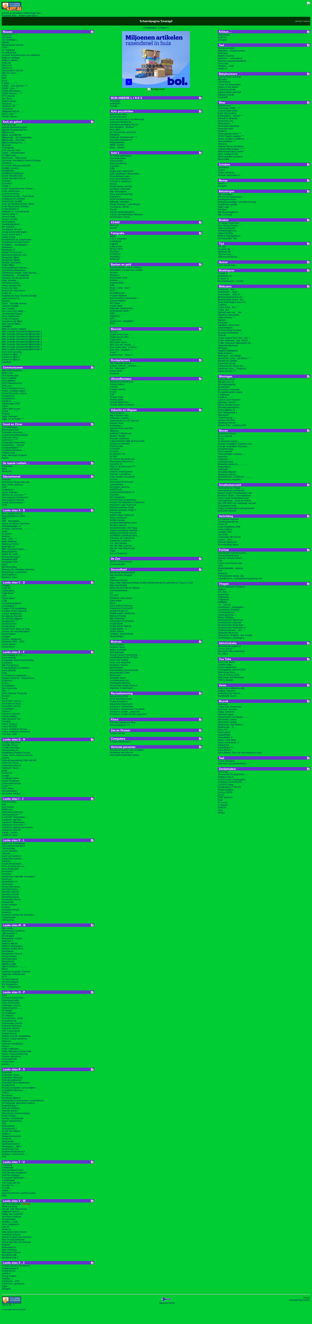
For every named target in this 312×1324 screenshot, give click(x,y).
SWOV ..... (7, 1092)
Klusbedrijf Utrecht (11, 899)
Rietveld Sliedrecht (227, 542)
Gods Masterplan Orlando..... (17, 206)
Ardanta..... (7, 536)
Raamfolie (7, 1072)
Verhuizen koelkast (11, 1216)
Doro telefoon (8, 380)
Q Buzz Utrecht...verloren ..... (125, 365)
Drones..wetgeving (11, 639)
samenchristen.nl (10, 298)
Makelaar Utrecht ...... (229, 402)
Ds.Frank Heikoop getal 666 (16, 165)
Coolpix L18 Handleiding (14, 608)
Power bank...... (10, 1061)
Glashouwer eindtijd (12, 201)
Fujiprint (114, 244)
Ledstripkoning (225, 461)
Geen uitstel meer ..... (13, 191)
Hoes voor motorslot (120, 662)
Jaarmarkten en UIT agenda (124, 420)
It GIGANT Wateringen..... (15, 817)
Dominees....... (9, 163)
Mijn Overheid (225, 214)
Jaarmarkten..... (118, 484)
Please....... (7, 1046)
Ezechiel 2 (7, 183)
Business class (9, 577)
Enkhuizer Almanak (228, 118)
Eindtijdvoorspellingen (13, 173)
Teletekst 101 (8, 106)
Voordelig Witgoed (227, 472)
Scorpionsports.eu (119, 680)
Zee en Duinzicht (118, 553)
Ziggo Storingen (10, 416)
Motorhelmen (116, 667)
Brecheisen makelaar (229, 389)
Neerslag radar (225, 128)
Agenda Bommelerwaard (14, 127)
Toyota (113, 209)
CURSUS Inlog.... (227, 784)
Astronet (6, 479)
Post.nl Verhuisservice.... (14, 388)
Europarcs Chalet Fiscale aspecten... (129, 714)
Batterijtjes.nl (8, 546)
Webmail (114, 225)
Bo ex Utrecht (225, 436)
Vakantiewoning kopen (121, 704)
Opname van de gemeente (15, 278)
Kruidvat (6, 907)
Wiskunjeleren (9, 1247)
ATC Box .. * (224, 592)
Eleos (112, 603)
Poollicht (222, 131)
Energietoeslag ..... (227, 449)
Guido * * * (7, 786)
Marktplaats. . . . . (227, 34)
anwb (4, 531)
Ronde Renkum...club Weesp (125, 204)
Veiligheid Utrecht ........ (13, 111)
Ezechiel (6, 181)
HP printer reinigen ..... (13, 793)
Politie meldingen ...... (12, 1048)
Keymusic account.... (228, 709)
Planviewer (223, 415)
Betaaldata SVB (10, 562)
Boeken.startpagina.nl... (230, 235)
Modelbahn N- (225, 276)
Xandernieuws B (10, 1268)
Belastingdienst (9, 551)
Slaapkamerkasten (11, 1136)
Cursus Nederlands (12, 613)
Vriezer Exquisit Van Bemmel (16, 1237)
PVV (220, 570)
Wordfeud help (9, 1255)
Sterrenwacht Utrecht (13, 500)
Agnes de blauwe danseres (16, 523)
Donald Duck (8, 626)
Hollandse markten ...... (122, 418)
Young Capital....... (11, 1276)
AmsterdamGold (10, 429)
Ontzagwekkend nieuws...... (16, 267)
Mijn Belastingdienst (228, 212)
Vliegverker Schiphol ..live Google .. (236, 635)
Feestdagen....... (10, 708)
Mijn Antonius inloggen (121, 575)
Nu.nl (4, 80)
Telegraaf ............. (11, 103)
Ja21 (220, 565)
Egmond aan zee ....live (230, 312)
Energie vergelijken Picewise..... (234, 446)
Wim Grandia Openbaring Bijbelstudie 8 (22, 349)
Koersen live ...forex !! (121, 355)
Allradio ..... (7, 42)
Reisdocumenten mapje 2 (123, 510)
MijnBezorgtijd (9, 964)
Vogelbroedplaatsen (228, 350)
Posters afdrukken (11, 1056)
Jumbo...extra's (10, 832)
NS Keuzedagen (10, 981)
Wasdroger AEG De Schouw (16, 1242)
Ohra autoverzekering (121, 194)
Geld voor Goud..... (11, 763)
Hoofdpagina (149, 27)
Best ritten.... (116, 129)
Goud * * (114, 352)
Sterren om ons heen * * (14, 495)
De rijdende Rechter (12, 616)
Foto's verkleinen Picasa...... (16, 729)
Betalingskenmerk (227, 199)
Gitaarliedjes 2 (225, 737)
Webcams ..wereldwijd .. (230, 355)
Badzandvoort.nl (226, 379)
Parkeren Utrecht (11, 1028)
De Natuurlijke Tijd (227, 238)
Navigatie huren (118, 677)
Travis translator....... (228, 761)
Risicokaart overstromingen (16, 1113)
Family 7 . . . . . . (10, 186)
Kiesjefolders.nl (9, 881)
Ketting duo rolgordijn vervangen (18, 876)
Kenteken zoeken (119, 665)
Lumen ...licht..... (226, 539)
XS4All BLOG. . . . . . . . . (14, 1271)
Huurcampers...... (119, 413)
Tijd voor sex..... (226, 254)
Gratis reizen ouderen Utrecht (17, 755)
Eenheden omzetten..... (13, 432)
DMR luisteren (225, 797)
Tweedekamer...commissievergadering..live (240, 578)
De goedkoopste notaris (230, 392)
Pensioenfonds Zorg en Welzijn (126, 267)
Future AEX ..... (117, 339)
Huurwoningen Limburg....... (232, 454)
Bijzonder (6, 145)
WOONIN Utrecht (227, 510)
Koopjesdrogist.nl (118, 610)
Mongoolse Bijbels (11, 260)
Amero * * (223, 183)
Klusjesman (8, 902)
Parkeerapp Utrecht (12, 1023)
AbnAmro (114, 275)
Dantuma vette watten (121, 598)
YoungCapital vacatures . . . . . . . (126, 404)
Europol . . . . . (9, 696)
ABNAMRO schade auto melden (126, 270)
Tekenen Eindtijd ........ (13, 306)
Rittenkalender (117, 142)
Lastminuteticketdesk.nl (122, 492)
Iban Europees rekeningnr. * (124, 298)
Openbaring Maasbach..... (15, 270)
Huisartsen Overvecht (121, 608)
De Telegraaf (8, 50)
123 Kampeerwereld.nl (13, 846)
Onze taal (223, 63)
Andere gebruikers (28, 15)
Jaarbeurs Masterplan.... (14, 822)
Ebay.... (5, 673)
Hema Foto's (116, 249)
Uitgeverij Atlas (225, 233)
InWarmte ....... (225, 459)
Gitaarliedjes (224, 734)
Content (114, 386)
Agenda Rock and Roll (121, 428)
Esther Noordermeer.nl (13, 178)
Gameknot (223, 167)
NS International (10, 979)
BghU (4, 564)
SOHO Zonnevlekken (121, 561)
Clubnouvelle (116, 446)
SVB (4, 1156)
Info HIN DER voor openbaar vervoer (237, 503)
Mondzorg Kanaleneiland (122, 572)
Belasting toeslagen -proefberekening (237, 202)
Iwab (220, 800)
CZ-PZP (114, 595)
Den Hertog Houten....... (230, 225)
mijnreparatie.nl (9, 933)
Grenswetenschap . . (12, 783)
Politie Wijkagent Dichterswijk (16, 1051)
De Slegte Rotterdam (228, 223)
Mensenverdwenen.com (14, 255)
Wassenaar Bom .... (228, 672)
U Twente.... (224, 805)
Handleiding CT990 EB (229, 787)
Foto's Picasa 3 (10, 724)
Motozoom (115, 675)
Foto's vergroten (118, 238)
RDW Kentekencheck (121, 199)
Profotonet (115, 254)
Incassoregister (118, 300)
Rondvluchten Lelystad (229, 622)
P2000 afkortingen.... (12, 91)
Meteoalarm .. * (225, 123)
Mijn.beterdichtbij (118, 585)
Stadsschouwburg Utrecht (123, 533)
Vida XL (6, 1227)
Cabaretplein (8, 590)
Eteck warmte (9, 657)
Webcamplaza (225, 353)
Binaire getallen (225, 789)
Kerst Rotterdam (10, 868)
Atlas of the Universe (12, 484)
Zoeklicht (6, 362)
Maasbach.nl (8, 249)
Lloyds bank (116, 305)
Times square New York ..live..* (234, 338)
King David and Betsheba (231, 677)
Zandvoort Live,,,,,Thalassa (232, 368)
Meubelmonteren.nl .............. (232, 464)
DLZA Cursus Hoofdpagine (231, 779)
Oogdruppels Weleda (120, 626)
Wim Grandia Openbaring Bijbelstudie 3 (22, 336)
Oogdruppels (116, 623)
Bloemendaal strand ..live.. (231, 299)
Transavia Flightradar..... (14, 1177)
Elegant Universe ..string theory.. (18, 678)
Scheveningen (225, 327)
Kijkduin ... (223, 320)
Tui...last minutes (118, 543)
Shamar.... (7, 301)
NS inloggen (8, 936)
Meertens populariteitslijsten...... (234, 763)
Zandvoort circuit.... (228, 363)
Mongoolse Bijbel (10, 257)
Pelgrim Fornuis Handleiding (16, 1036)
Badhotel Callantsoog (120, 433)
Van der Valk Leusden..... (122, 545)
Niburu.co (7, 65)
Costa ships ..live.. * (228, 307)
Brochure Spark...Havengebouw (234, 495)
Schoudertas (8, 1126)
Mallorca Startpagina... (13, 946)
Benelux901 (224, 387)
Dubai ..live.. (224, 309)
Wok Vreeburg (9, 1249)
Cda (220, 560)
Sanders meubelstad (12, 1118)
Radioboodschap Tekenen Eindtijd (19, 295)
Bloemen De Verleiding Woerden (18, 569)
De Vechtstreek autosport (123, 132)
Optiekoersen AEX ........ (122, 337)
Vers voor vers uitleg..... (14, 311)
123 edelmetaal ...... (12, 427)
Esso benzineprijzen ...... (122, 178)
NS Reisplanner (10, 984)
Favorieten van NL (11, 706)
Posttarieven (8, 396)
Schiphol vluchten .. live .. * (231, 630)
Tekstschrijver (117, 384)
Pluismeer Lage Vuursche (123, 505)
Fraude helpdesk (118, 295)
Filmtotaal (114, 469)
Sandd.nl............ (10, 401)
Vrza (220, 810)
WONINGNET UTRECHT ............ (235, 477)
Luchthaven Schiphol (228, 609)
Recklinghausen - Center (230, 281)
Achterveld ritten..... (120, 117)
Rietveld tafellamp (11, 1108)
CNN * (5, 47)
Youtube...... (8, 1278)
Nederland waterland (228, 126)
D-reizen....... (116, 451)
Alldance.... (115, 430)
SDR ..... (114, 318)
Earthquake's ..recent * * (230, 115)
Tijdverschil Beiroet (227, 256)
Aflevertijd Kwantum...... (14, 370)
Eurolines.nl (116, 464)
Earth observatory (227, 113)
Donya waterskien (227, 667)
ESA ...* (5, 690)
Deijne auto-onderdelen (122, 171)
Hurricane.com (225, 121)
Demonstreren (9, 623)
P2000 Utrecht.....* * (12, 93)
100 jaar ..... (224, 246)
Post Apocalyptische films (123, 722)
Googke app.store (11, 742)
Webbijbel (6, 326)
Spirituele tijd (224, 251)
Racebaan (7, 1095)
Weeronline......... (226, 159)
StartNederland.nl (11, 1144)
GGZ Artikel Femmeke (121, 605)
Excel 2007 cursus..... (13, 701)
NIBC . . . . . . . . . (118, 313)
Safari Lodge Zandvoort (122, 515)
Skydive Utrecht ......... (121, 525)
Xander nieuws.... (11, 116)
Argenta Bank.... (118, 282)
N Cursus (223, 802)
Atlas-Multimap (9, 541)
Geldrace (222, 37)
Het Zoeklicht (8, 221)
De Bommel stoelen (228, 441)
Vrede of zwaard (10, 318)
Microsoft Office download (231, 651)
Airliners (222, 589)
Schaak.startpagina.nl (229, 175)
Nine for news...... (11, 73)
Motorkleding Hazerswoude (124, 670)
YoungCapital (116, 399)
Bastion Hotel (116, 423)
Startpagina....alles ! (12, 1146)
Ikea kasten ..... (10, 807)
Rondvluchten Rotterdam (230, 625)
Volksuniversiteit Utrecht (14, 1232)
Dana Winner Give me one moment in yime (240, 752)
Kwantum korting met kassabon (18, 914)
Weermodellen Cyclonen (230, 156)
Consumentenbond (11, 603)
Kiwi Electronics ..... (12, 889)
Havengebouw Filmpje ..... (231, 488)
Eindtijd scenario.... (11, 168)
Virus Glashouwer (11, 316)
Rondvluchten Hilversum (230, 620)
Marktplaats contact (12, 938)
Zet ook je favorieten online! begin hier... (22, 13)
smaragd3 (115, 103)
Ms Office (223, 653)
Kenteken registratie (120, 189)
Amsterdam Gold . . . (120, 277)
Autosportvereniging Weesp (124, 124)
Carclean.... (116, 166)
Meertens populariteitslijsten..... (233, 61)
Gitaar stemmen (226, 712)
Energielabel (8, 685)
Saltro (113, 577)
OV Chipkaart (9, 1013)
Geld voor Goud (10, 437)
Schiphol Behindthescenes (123, 522)
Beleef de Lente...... (11, 554)
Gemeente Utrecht (11, 765)
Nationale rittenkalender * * (123, 137)
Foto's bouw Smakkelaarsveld (233, 498)
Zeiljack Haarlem (226, 690)
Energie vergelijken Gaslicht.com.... (236, 443)
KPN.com (6, 385)
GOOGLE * (8, 773)
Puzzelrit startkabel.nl (121, 139)
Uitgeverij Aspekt (226, 228)
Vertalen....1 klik (226, 66)
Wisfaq (221, 812)
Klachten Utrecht (10, 891)
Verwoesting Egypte (12, 313)
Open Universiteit (11, 1003)
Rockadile (223, 97)
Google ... (7, 775)
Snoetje (113, 106)
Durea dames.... (10, 644)
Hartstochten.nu (10, 750)
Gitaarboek (223, 745)
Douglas (6, 636)
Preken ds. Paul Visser (13, 290)
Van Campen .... (10, 308)
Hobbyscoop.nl (225, 777)
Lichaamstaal (8, 917)
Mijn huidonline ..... (119, 618)
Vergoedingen (117, 636)
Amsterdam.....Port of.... (230, 294)
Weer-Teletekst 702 (228, 154)
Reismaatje (115, 512)
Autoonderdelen (118, 158)
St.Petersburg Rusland (229, 330)
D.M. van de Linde (11, 150)
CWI (112, 394)
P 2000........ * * (9, 83)
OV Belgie (7, 1010)
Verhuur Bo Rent (226, 420)
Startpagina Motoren (120, 683)
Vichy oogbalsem (10, 1224)
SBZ (4, 1123)
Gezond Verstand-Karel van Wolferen (21, 55)
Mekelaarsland (9, 958)
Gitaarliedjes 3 (225, 747)
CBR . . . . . (7, 595)
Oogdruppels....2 (118, 628)
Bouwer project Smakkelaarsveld (235, 493)
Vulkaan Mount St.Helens (231, 146)
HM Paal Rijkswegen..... (122, 363)
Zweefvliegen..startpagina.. (231, 637)
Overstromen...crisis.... (13, 1018)
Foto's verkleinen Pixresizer (16, 731)
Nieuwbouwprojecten (228, 407)
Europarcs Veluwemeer (122, 706)
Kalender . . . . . (9, 861)
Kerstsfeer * (8, 871)
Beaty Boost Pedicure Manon (125, 587)
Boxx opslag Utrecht (12, 513)
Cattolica (222, 304)
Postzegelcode (9, 1059)
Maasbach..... (9, 247)
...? (8, 1304)
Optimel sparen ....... (12, 1008)
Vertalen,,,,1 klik (10, 1221)
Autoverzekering (118, 163)
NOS (4, 75)
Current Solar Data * (228, 110)
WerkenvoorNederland (121, 381)
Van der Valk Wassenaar (14, 1209)
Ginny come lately (227, 740)
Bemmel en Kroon (227, 433)
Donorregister (9, 634)
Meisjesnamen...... (11, 956)
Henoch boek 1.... (11, 214)
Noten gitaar (224, 732)
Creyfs (113, 392)
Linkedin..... (7, 853)
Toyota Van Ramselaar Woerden (126, 214)
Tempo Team (116, 397)
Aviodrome (223, 594)
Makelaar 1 (7, 941)
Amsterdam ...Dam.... (229, 292)
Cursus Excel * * (226, 648)
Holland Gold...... (10, 452)
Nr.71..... (6, 976)
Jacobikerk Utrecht (11, 229)
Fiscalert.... (7, 721)
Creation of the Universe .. (15, 611)
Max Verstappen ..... (120, 191)
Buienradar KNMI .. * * (229, 108)
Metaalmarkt (8, 961)
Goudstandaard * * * (12, 447)
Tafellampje (7, 1167)
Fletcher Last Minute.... (121, 474)
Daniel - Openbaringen (13, 152)
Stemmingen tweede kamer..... (233, 553)
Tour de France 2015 (228, 674)
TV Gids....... (8, 1188)
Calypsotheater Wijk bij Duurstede (127, 441)
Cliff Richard (224, 82)
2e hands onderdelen (120, 155)
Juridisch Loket (9, 835)
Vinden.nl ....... (9, 1229)
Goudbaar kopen (10, 778)
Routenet (114, 373)
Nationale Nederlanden (121, 308)
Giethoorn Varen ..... (12, 768)
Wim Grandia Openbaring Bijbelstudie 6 (22, 344)
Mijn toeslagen (225, 194)
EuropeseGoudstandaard (15, 435)
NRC (4, 78)
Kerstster (6, 874)
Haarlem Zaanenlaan (228, 315)
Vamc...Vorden (117, 147)
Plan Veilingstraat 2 (227, 412)
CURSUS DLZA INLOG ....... (232, 782)
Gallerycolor (116, 246)
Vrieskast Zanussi (11, 1234)
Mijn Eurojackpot (10, 665)
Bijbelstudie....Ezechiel (13, 140)
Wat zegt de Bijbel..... (12, 323)
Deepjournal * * (9, 621)
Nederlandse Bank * (120, 311)
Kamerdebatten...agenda (230, 568)
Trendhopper (8, 1180)
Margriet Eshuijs (226, 94)
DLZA (221, 794)
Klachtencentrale (10, 894)
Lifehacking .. (8, 920)
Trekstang (7, 1165)
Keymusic (7, 879)
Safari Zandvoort (118, 517)
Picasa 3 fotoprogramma (14, 1038)
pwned (113, 228)
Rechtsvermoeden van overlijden (19, 1087)
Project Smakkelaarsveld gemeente (236, 508)
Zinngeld (222, 40)
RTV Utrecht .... (10, 96)
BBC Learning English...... (15, 549)
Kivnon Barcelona (11, 886)
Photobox (114, 251)
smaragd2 (115, 101)
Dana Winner (224, 750)
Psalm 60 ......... (10, 293)
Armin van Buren (226, 662)
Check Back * (9, 598)
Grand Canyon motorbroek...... (125, 654)
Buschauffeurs (9, 574)
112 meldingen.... (10, 40)
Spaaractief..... (9, 1141)
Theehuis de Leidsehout (122, 538)
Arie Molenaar (117, 652)
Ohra (4, 995)
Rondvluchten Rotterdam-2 (232, 627)
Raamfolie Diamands (12, 1077)
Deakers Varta (117, 647)
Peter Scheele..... (10, 280)
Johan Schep (8, 237)
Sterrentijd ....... (225, 771)
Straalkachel (8, 1085)
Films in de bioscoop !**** (122, 466)
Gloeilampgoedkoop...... (230, 521)
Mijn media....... (9, 928)
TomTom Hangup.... (12, 1175)
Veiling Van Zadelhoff (12, 1214)
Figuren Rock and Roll (229, 92)
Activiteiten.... (116, 425)
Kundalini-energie (10, 909)
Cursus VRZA (225, 792)
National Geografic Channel (16, 971)
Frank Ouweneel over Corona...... (19, 188)
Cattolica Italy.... (226, 664)
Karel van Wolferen (11, 856)
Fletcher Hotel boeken (121, 471)
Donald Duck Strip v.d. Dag (16, 629)
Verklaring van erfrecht (121, 752)
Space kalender (10, 492)
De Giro (114, 332)
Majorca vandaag (11, 57)
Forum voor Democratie (230, 563)
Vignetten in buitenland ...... (123, 688)
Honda (113, 184)
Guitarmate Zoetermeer (230, 706)
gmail (4, 770)
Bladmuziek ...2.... (227, 727)
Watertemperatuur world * (231, 151)
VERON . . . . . (225, 807)
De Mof (113, 456)
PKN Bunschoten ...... (13, 283)
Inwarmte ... (224, 456)
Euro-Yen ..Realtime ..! (121, 349)
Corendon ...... (117, 448)
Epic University (9, 688)
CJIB (4, 600)
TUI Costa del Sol (11, 1182)
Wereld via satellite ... (228, 361)
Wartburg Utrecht (227, 422)
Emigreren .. (8, 680)
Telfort (5, 406)
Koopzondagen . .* (11, 904)
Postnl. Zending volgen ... (15, 390)
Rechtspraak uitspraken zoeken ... (19, 1103)
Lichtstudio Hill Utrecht (229, 537)
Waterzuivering (9, 1206)
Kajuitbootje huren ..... (229, 696)
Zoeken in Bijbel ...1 (12, 354)
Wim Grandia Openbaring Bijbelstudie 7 (22, 346)
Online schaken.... (227, 172)
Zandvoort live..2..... (228, 371)
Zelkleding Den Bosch (229, 693)
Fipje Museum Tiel (11, 719)
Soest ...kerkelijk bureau (14, 303)
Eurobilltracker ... (118, 293)
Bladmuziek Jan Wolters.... (231, 724)
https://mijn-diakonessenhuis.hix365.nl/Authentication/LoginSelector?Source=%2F (151, 582)
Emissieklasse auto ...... (122, 176)
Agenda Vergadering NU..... (16, 129)
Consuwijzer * (9, 606)
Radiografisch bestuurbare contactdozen (23, 1100)
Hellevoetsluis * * (226, 317)
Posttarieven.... (9, 398)
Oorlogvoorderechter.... (14, 997)
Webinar (6, 1244)
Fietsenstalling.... (10, 716)
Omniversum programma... (124, 499)
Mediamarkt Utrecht (12, 953)
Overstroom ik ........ (12, 1020)
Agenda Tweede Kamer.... (231, 558)
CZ (111, 593)
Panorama (7, 466)
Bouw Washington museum (232, 302)
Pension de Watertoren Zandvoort (127, 502)
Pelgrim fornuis (9, 1033)
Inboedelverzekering (12, 812)
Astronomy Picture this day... (16, 482)
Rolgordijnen (224, 466)
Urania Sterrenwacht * (13, 502)
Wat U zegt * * (9, 114)
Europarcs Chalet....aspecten (125, 711)
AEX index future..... (120, 342)
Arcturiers (7, 533)
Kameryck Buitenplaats (13, 843)
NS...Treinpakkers (11, 987)
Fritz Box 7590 (9, 734)
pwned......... (8, 1064)
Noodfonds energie (227, 204)
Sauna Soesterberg (12, 1121)
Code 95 (6, 588)
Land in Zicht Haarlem (229, 399)
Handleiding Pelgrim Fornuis (16, 752)
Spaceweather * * (227, 141)
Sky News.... (8, 98)
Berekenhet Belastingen (230, 196)
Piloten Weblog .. (226, 617)
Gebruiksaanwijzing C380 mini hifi (19, 760)
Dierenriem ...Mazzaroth (14, 158)
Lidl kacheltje (8, 848)
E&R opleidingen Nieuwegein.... (126, 173)
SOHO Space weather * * (231, 136)
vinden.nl (222, 68)
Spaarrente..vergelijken (122, 321)
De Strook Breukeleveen (122, 459)
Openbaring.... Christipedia (15, 275)
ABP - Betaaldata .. (11, 521)
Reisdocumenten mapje (122, 507)
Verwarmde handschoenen (123, 685)
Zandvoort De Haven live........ (233, 366)
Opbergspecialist (10, 1000)
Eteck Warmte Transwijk (14, 693)
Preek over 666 (10, 288)
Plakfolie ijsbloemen (12, 1080)
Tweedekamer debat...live (231, 576)
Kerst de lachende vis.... (14, 866)
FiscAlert (222, 209)
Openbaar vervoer (11, 1005)
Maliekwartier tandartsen (122, 613)
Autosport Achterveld (120, 122)
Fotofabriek (115, 241)
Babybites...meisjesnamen (231, 50)
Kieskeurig (7, 884)
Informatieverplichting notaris (124, 755)
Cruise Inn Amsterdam (229, 84)
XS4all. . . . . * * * (10, 411)
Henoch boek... (9, 216)
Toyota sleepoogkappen (122, 212)
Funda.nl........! (225, 397)
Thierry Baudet (225, 680)
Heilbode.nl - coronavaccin (15, 211)
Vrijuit (112, 550)
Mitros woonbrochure (229, 405)
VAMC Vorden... (118, 145)
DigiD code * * (225, 207)
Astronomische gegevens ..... (233, 774)
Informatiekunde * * (11, 814)
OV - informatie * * (119, 368)
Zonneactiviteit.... (118, 564)
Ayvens (114, 272)
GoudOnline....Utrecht (13, 445)
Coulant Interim (117, 389)
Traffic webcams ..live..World (232, 340)
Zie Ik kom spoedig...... (13, 352)
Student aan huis (10, 1149)
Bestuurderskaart (11, 556)
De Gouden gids (10, 375)
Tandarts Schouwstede (122, 633)
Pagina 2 (164, 27)
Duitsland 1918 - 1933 (13, 641)
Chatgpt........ (8, 585)
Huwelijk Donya (10, 745)
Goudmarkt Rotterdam (13, 442)
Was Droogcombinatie (13, 1239)
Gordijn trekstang (11, 747)
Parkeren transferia (12, 1025)
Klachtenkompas (10, 897)
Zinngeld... (7, 1288)
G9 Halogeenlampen (228, 519)
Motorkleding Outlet (120, 672)
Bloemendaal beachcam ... (231, 297)
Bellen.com (7, 373)
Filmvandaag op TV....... (14, 655)
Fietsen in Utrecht (11, 713)
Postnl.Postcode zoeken (14, 393)
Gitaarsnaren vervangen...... (232, 717)
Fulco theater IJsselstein (122, 476)
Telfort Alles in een (11, 408)
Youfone (6, 413)
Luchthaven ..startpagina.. (231, 607)
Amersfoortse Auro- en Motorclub (127, 119)
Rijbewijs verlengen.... (121, 201)
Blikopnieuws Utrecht (12, 45)
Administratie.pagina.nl (229, 646)
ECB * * (113, 290)
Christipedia (8, 147)
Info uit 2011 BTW (119, 696)
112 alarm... (8, 37)
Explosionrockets (227, 89)
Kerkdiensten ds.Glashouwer (17, 239)
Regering (222, 573)
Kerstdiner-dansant (119, 487)
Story (4, 468)
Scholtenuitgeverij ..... (229, 230)
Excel (4, 698)
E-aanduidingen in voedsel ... (16, 667)
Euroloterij (7, 662)
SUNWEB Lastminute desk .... (125, 535)
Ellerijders (115, 134)
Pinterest (6, 1041)
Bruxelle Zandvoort (119, 438)
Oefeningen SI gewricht (122, 621)
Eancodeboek (9, 670)
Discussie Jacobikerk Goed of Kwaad (21, 160)
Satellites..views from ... (230, 325)
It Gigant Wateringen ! (121, 741)
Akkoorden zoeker (227, 719)
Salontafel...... (225, 469)
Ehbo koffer (116, 600)
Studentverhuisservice (13, 1151)
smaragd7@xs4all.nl (299, 1300)
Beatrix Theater (118, 436)
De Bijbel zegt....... (11, 155)
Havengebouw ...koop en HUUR (234, 500)
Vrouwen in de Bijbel (12, 321)
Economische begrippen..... (16, 675)
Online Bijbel (8, 265)
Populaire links (9, 15)
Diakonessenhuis (119, 580)
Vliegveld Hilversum (228, 345)
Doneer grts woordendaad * (16, 631)
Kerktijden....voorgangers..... (16, 244)
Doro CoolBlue (9, 378)
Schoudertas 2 (9, 1128)
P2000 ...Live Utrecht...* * (15, 85)
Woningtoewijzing (226, 384)
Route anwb (116, 371)
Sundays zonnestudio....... (15, 1154)
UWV (4, 1195)
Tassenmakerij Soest (12, 1170)
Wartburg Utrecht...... (228, 474)
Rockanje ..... (224, 322)
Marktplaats (8, 951)
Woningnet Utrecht (11, 1252)
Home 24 (222, 524)
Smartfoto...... (117, 256)
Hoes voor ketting (119, 660)
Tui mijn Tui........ (10, 1185)
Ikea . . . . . (7, 804)
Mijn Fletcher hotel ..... (121, 415)
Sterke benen (117, 631)
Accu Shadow (117, 644)
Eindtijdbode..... (9, 170)
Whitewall (114, 259)
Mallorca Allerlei (9, 943)
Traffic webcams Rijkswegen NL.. (235, 343)
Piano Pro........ (225, 729)
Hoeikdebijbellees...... (12, 224)
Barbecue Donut (10, 544)
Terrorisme (7, 108)
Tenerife (222, 335)
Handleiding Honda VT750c (124, 657)
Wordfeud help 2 (10, 1257)
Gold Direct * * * (10, 440)
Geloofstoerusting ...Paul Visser (18, 196)
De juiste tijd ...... (226, 249)
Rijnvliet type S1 (226, 382)
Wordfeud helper (226, 48)
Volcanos (222, 144)
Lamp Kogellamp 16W (229, 526)
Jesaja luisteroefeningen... (15, 232)
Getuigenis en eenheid (13, 198)
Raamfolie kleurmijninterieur (16, 1082)
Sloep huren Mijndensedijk (231, 688)
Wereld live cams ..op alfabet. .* (234, 358)
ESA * (4, 487)
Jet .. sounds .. (225, 604)
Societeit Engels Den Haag (123, 527)
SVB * (113, 323)
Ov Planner (7, 1015)
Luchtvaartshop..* (227, 614)
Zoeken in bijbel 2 (11, 357)
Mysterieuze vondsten (13, 930)
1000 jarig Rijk (9, 124)
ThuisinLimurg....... (227, 417)
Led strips (223, 534)
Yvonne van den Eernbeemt (16, 1265)
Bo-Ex (221, 438)
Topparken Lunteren (120, 540)
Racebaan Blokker (11, 1098)
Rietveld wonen (9, 1110)
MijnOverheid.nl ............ (14, 966)
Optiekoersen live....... (121, 334)
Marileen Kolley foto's (12, 948)
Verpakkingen (9, 1219)
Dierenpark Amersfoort (121, 461)
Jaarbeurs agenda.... (12, 819)
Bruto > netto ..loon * (120, 288)
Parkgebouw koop (227, 505)
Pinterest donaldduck (12, 1043)
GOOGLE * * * (9, 34)
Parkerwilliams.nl (226, 410)
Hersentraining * (10, 791)
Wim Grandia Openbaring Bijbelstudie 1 (22, 331)
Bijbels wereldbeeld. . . (13, 135)
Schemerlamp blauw (228, 544)
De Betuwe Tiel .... (119, 453)
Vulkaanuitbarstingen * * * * (231, 149)
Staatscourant (9, 101)
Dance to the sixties (228, 87)
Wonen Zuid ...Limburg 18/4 (232, 425)
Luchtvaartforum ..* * (228, 612)
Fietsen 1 (6, 711)
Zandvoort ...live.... (227, 289)
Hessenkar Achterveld (121, 482)
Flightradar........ (226, 597)
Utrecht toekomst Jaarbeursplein (18, 1193)
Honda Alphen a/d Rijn (121, 186)
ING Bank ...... (117, 303)
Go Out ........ (116, 479)
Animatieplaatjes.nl (11, 526)
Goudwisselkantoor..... (13, 450)
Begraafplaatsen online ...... (16, 516)
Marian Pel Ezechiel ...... (14, 252)
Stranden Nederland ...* (230, 332)
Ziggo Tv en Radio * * (13, 419)
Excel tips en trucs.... (12, 703)
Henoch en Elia (9, 219)
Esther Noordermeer (12, 175)
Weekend (6, 471)
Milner (5, 969)
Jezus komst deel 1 (12, 234)
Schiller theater (117, 520)
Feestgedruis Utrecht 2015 (231, 669)
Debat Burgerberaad (228, 555)
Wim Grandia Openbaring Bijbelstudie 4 (22, 339)
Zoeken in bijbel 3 (11, 359)
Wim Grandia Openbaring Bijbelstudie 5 (22, 341)
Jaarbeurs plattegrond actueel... (18, 827)
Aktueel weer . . (226, 105)
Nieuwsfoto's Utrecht (12, 70)
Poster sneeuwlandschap (15, 1054)
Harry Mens (8, 788)
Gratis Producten (10, 780)
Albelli (112, 236)
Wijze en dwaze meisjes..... (16, 329)
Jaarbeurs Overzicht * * (14, 824)
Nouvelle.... (115, 494)
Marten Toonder (226, 55)
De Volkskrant (9, 52)
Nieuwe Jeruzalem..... (13, 262)
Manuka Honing (118, 616)
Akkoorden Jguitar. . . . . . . (231, 722)
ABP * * (5, 518)
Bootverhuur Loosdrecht (14, 572)
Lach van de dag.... (228, 265)
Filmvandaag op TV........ (122, 725)
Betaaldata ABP (9, 559)
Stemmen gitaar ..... (228, 714)
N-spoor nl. (223, 278)
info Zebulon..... (9, 226)
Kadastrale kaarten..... (13, 858)
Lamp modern (225, 529)
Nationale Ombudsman (13, 974)
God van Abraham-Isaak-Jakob (18, 204)
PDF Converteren (11, 1031)
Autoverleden (116, 161)
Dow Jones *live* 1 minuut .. (124, 347)
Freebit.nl (222, 273)
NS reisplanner (117, 497)
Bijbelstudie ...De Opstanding (16, 137)
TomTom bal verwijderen (14, 1172)
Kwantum (6, 912)
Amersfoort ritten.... (119, 114)
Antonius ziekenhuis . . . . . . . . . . (18, 528)
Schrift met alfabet (11, 1131)
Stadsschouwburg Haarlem (124, 530)
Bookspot (223, 53)
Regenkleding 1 (10, 1105)
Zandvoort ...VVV (10, 1281)
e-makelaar (223, 394)
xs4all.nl (6, 1273)
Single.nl (6, 1133)
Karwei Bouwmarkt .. (12, 863)
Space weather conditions (231, 138)
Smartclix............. (11, 1138)
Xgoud (5, 458)
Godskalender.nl (10, 209)
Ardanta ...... (116, 280)
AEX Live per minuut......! (122, 344)
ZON (4, 505)
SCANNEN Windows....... (14, 1090)
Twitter (5, 1190)
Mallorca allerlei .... (11, 60)
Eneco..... (6, 683)
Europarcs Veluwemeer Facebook (127, 709)
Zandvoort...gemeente (13, 1283)
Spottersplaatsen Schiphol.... (232, 586)
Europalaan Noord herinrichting (18, 660)
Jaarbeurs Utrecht (11, 830)
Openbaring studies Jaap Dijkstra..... (20, 272)
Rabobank (115, 316)
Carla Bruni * (8, 593)
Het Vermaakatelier (11, 1204)
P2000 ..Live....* (10, 88)
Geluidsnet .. (224, 599)
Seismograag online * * (229, 133)
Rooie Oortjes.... (10, 1115)
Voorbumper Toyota (120, 217)
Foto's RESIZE (9, 726)
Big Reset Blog (9, 567)
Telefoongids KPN (11, 403)
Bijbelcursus (8, 132)
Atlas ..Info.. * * (9, 539)
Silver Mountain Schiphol (14, 455)
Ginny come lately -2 (228, 742)
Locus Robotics (10, 851)
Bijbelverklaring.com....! (13, 142)
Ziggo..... (6, 1286)
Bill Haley (222, 79)
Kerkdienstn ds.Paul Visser (16, 242)
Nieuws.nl (7, 68)
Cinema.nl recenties (120, 443)
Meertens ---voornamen (230, 58)
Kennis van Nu (117, 733)
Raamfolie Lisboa (10, 1075)
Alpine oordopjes (118, 649)
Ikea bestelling (9, 801)
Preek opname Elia (11, 285)
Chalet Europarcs (119, 701)
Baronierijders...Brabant (122, 127)
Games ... (7, 757)
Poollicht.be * (8, 489)
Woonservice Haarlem (229, 479)
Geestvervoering (10, 193)
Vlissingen (223, 348)
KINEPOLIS (116, 489)
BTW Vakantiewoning (120, 699)
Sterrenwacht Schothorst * (15, 497)
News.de (6, 62)
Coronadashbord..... (120, 590)
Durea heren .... (10, 646)
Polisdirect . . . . (117, 196)
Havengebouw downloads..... (232, 490)
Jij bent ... (223, 170)
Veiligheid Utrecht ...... (13, 1211)
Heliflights (223, 602)
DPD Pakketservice (12, 383)
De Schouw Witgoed (12, 618)
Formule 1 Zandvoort (120, 181)
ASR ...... (114, 285)
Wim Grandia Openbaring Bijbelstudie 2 (22, 334)
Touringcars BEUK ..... (121, 206)
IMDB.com (7, 809)
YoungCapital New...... (121, 402)
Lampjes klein (225, 532)
